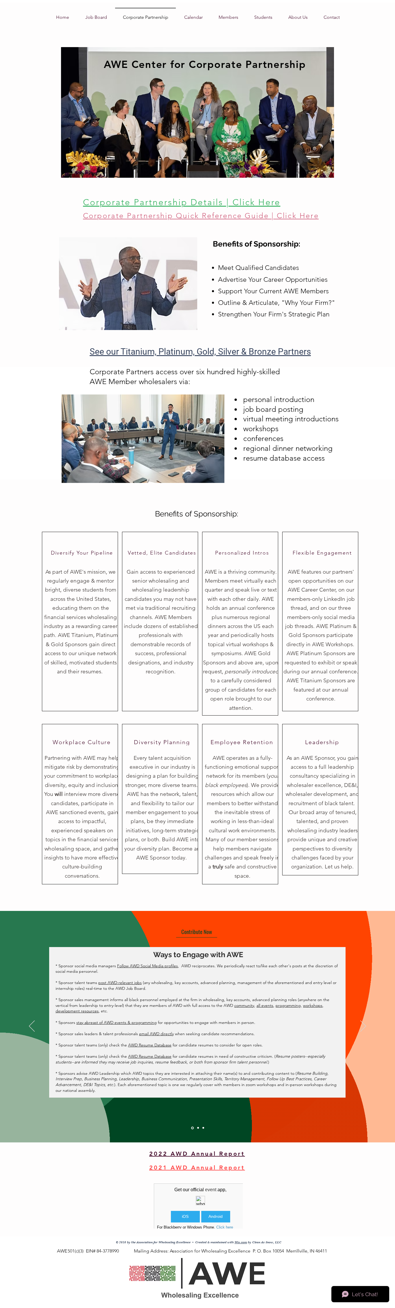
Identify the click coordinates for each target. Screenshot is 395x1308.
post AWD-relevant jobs (120, 982)
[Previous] (32, 1026)
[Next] (363, 1026)
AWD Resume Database (149, 1045)
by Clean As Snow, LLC (264, 1242)
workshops (312, 1005)
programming (288, 1005)
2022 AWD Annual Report (197, 1153)
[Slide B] (198, 1128)
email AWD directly (156, 1033)
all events (264, 1005)
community (244, 1005)
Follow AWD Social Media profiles (147, 965)
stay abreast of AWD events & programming (116, 1022)
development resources (77, 1011)
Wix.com (241, 1242)
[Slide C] (203, 1128)
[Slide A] (192, 1128)
